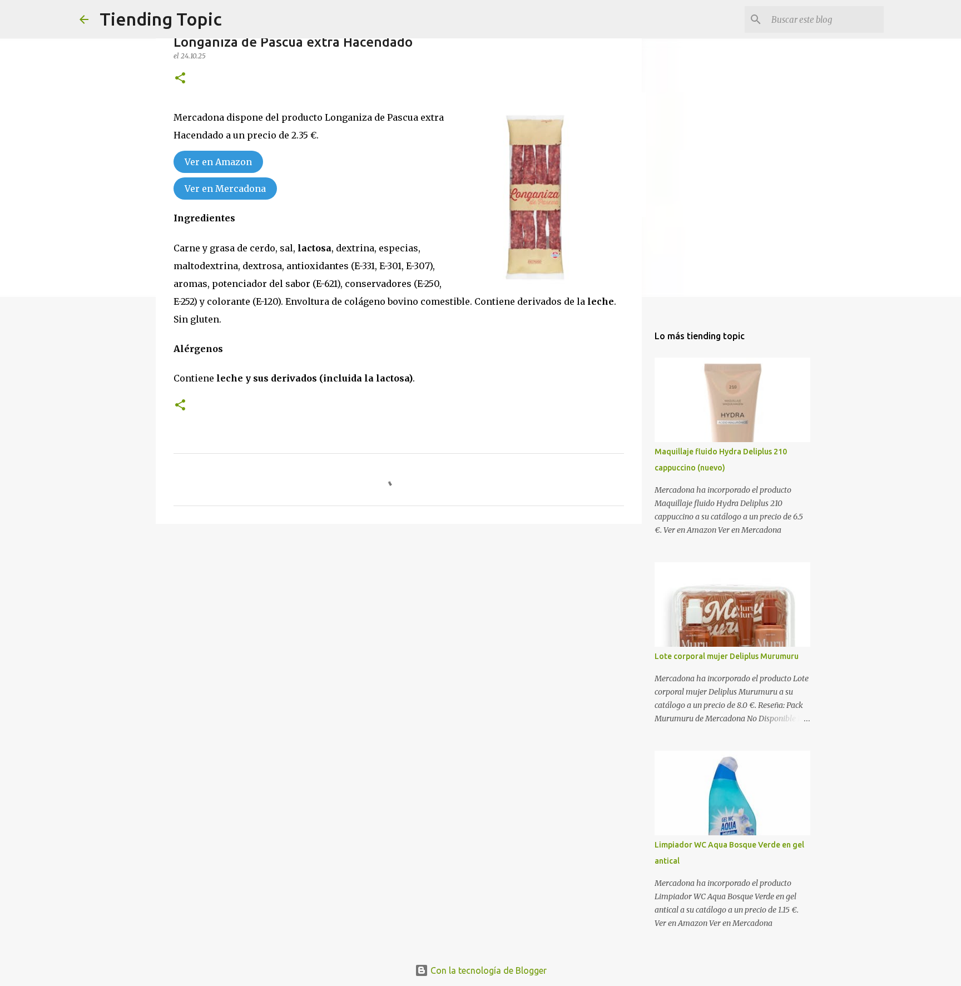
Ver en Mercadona (225, 188)
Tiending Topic (161, 19)
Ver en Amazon (218, 161)
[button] (180, 78)
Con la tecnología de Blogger (487, 970)
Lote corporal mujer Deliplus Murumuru (727, 656)
